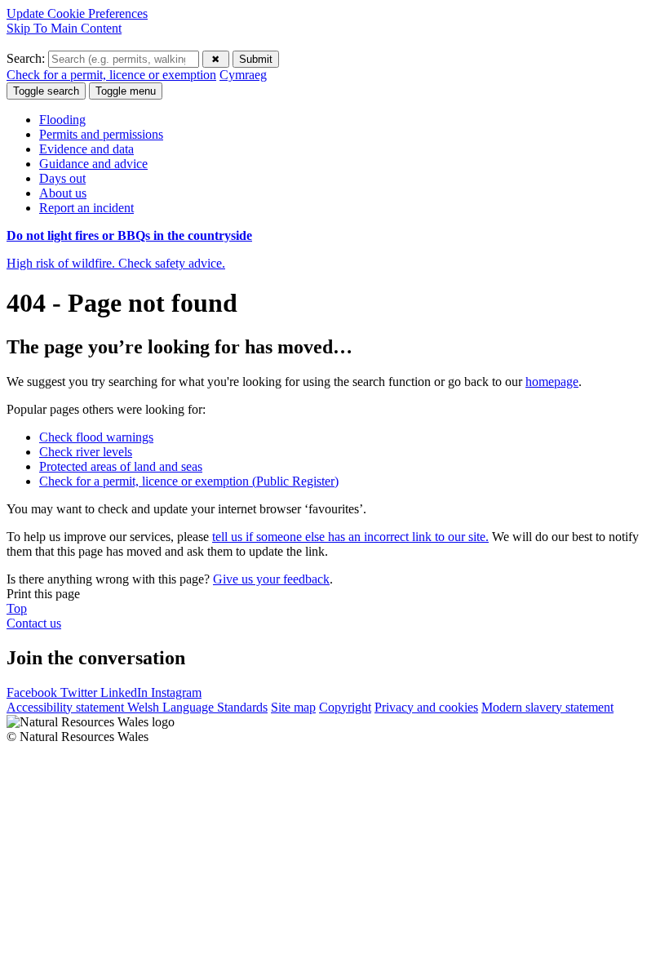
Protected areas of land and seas (120, 466)
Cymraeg (243, 75)
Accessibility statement (67, 707)
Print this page (43, 594)
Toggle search (46, 91)
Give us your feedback (271, 579)
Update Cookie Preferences (77, 13)
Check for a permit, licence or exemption (111, 75)
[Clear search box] (215, 59)
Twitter (80, 692)
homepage (551, 381)
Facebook (33, 692)
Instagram (176, 692)
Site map (293, 707)
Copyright (345, 707)
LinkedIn (125, 692)
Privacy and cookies (426, 707)
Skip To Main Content (64, 28)
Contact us (34, 623)
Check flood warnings (96, 437)
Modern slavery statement (547, 707)
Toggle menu (125, 91)
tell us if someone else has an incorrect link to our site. (350, 537)
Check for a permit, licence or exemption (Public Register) (189, 481)
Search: (27, 58)
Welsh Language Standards (197, 707)
